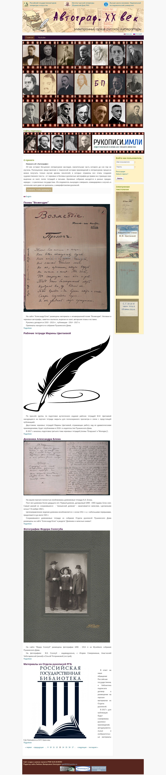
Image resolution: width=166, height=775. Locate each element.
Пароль (119, 167)
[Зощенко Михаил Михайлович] (31, 127)
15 (66, 747)
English (129, 34)
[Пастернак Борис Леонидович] (48, 69)
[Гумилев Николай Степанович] (48, 98)
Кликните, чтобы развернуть (39, 190)
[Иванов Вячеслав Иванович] (44, 152)
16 (69, 747)
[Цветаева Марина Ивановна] (100, 69)
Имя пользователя (123, 162)
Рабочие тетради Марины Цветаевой (47, 333)
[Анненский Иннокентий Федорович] (31, 69)
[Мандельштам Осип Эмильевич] (85, 152)
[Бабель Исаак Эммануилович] (48, 127)
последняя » (93, 747)
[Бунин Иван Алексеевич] (117, 127)
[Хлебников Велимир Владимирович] (31, 98)
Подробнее (28, 328)
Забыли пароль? (122, 174)
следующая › (82, 747)
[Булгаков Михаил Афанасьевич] (117, 98)
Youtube (41, 38)
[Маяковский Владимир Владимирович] (134, 69)
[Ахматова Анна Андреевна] (30, 152)
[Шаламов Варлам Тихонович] (71, 152)
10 (51, 747)
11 (54, 747)
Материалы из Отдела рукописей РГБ (48, 664)
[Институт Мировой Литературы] (118, 152)
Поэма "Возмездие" (36, 202)
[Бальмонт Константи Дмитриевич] (82, 98)
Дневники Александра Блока (42, 439)
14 (63, 747)
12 (57, 747)
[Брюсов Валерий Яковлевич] (65, 98)
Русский (138, 34)
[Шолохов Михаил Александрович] (134, 98)
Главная (29, 38)
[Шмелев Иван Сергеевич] (100, 127)
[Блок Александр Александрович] (117, 69)
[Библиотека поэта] (100, 98)
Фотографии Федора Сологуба (43, 529)
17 (73, 747)
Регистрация (120, 171)
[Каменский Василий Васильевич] (134, 127)
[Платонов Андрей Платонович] (82, 127)
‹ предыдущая (38, 747)
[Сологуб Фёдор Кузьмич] (82, 69)
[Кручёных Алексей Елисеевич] (65, 127)
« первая (28, 747)
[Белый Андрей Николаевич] (65, 69)
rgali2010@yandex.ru (69, 764)
